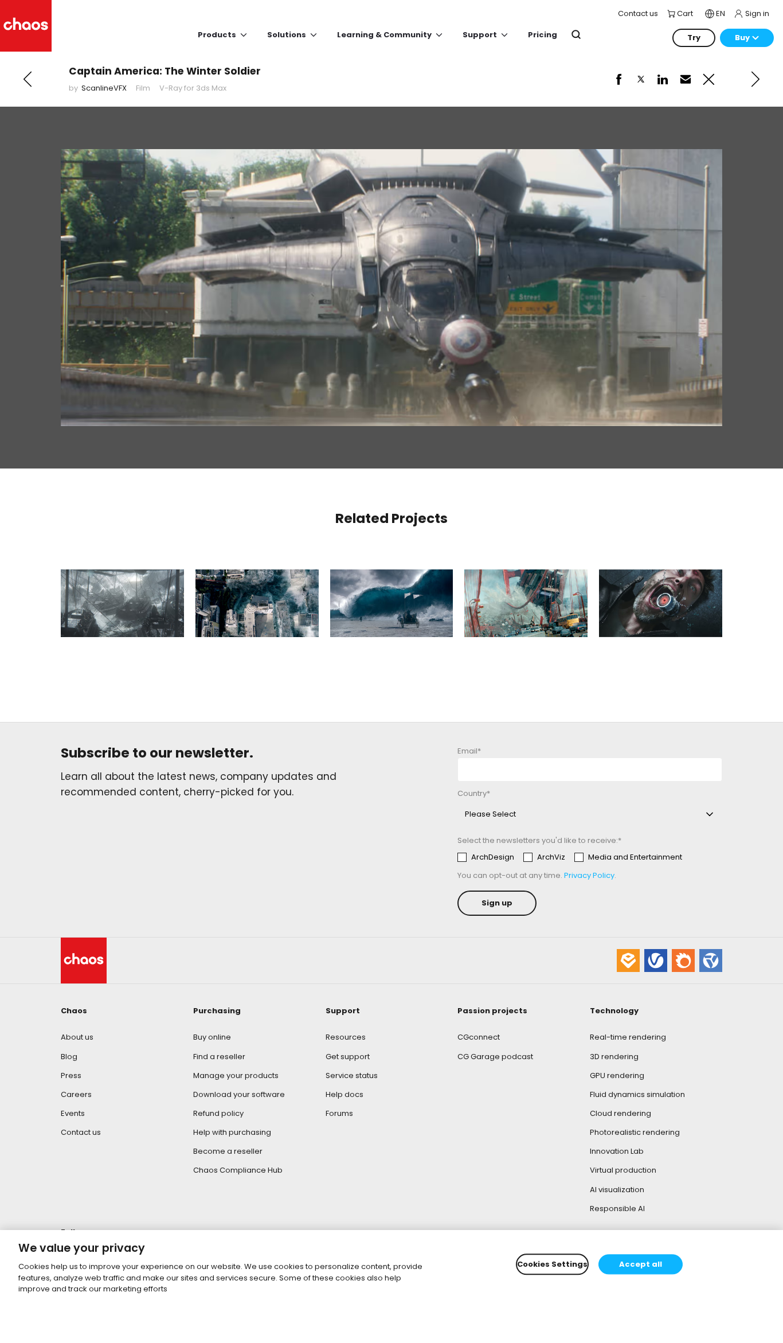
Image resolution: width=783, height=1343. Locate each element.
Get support (348, 1056)
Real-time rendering (628, 1037)
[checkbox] (569, 857)
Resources (346, 1037)
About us (77, 1037)
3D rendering (614, 1056)
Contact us (81, 1132)
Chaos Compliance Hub (238, 1170)
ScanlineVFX (104, 88)
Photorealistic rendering (635, 1132)
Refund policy (218, 1113)
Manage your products (236, 1075)
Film (143, 88)
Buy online (212, 1037)
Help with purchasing (232, 1132)
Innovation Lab (617, 1151)
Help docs (344, 1094)
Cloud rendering (620, 1113)
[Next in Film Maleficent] (755, 79)
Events (73, 1113)
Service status (352, 1075)
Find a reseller (219, 1056)
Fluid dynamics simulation (637, 1094)
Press (71, 1075)
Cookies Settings (552, 1264)
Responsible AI (617, 1208)
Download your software (239, 1094)
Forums (339, 1113)
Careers (76, 1094)
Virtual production (623, 1170)
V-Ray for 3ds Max (192, 88)
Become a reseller (228, 1151)
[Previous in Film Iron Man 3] (27, 79)
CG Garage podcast (495, 1056)
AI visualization (617, 1189)
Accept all (640, 1264)
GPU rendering (617, 1075)
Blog (69, 1056)
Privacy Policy (589, 875)
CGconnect (478, 1037)
